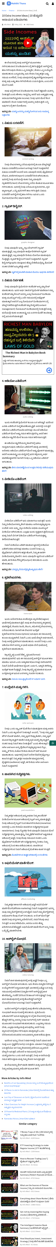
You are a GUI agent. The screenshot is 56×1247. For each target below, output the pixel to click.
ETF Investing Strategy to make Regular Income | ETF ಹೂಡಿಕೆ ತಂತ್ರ (35, 1146)
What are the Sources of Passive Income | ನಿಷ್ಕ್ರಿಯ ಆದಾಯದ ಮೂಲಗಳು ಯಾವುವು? (36, 1187)
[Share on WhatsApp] (52, 743)
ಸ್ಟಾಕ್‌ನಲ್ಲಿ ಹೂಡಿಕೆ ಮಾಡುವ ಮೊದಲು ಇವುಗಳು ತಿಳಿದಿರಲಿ (33, 272)
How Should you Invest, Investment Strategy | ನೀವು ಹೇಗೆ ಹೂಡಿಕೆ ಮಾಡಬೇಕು (36, 1240)
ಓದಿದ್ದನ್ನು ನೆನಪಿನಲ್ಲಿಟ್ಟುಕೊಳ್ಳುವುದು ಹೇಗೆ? (27, 569)
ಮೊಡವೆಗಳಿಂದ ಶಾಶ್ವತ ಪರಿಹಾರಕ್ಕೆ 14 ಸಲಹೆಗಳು (30, 855)
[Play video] (28, 43)
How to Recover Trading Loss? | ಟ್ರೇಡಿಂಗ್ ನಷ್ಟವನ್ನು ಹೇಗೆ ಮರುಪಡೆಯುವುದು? (34, 1160)
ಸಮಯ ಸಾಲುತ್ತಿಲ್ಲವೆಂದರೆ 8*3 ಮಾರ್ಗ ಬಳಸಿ (28, 679)
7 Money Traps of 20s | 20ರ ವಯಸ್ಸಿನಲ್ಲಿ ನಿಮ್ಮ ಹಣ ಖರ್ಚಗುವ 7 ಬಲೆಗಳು (36, 1133)
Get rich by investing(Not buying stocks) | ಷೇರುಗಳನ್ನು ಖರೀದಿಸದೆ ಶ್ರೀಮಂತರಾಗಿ (34, 1213)
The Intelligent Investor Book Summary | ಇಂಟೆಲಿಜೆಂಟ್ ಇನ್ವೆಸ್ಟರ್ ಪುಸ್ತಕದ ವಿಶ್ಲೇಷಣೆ (34, 1227)
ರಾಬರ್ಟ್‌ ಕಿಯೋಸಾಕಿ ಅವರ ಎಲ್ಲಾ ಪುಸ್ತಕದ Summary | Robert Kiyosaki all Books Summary (36, 1173)
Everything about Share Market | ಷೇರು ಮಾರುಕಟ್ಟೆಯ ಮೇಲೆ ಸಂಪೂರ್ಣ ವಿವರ (37, 1200)
